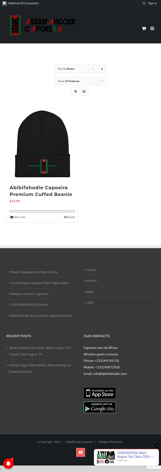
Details (71, 217)
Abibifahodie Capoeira (79, 442)
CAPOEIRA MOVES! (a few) (29, 304)
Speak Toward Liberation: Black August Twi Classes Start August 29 (40, 351)
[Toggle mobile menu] (152, 28)
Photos (91, 270)
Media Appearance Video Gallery (34, 272)
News (90, 291)
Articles (91, 281)
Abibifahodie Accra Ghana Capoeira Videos (41, 315)
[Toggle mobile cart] (144, 28)
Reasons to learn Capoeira (29, 294)
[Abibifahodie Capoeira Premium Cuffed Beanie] (42, 144)
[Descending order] (102, 68)
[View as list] (84, 91)
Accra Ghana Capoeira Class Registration (40, 283)
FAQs (90, 302)
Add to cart (19, 217)
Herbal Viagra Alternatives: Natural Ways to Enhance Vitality (40, 368)
